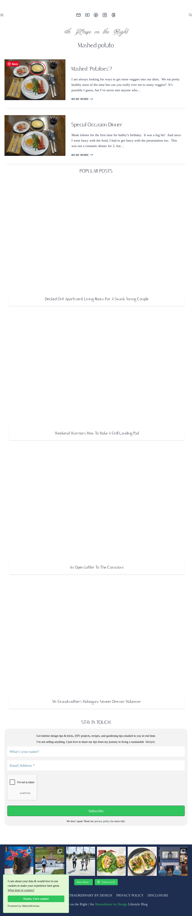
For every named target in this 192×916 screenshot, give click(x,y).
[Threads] (113, 15)
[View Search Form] (190, 15)
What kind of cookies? (31, 890)
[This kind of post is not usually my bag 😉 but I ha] (18, 861)
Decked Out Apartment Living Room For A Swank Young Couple (97, 299)
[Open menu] (2, 15)
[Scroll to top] (182, 905)
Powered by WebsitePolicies (24, 906)
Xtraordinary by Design (112, 904)
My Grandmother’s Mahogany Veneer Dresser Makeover (96, 702)
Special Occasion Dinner (97, 125)
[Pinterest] (96, 15)
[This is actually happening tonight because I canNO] (173, 861)
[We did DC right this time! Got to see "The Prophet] (80, 861)
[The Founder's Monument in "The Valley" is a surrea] (49, 861)
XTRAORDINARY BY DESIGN (90, 895)
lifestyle (150, 741)
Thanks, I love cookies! (36, 898)
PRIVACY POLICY (129, 895)
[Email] (78, 15)
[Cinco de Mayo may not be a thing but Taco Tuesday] (142, 861)
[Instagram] (104, 15)
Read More (81, 99)
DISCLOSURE (157, 895)
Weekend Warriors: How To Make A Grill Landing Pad (97, 433)
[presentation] (34, 79)
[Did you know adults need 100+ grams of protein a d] (111, 861)
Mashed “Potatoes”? (91, 69)
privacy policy (102, 821)
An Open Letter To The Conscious (97, 567)
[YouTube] (87, 15)
